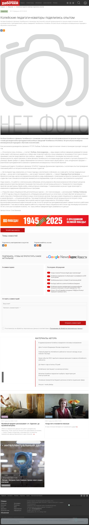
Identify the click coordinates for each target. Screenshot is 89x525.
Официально (17, 510)
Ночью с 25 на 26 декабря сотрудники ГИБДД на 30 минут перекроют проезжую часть (67, 291)
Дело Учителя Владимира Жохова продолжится (54, 347)
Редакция (3, 495)
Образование (18, 508)
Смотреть (16, 475)
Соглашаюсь (80, 521)
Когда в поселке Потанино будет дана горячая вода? (66, 273)
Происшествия (5, 510)
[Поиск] (78, 2)
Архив (27, 495)
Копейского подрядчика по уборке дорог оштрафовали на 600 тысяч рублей (68, 276)
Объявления (38, 2)
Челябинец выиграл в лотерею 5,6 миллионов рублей (66, 280)
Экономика (17, 503)
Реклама (55, 2)
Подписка (22, 495)
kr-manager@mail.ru (37, 508)
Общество (4, 503)
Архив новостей (47, 2)
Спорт (2, 507)
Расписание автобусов (36, 495)
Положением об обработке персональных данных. (66, 328)
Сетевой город (30, 2)
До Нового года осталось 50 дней (49, 364)
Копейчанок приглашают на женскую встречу (53, 369)
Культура (3, 505)
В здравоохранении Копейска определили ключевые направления (60, 343)
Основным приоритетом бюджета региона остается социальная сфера (62, 380)
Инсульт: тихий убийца (46, 384)
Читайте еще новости (12, 230)
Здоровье (3, 508)
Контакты (10, 495)
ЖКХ (15, 507)
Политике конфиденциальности (10, 522)
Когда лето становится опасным (57, 424)
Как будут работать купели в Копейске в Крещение (65, 283)
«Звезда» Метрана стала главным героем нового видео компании (22, 481)
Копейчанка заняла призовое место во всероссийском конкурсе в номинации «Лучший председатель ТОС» (66, 287)
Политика (17, 505)
